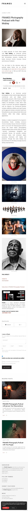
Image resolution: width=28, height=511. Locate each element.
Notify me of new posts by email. (9, 363)
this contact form (7, 495)
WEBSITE (4, 278)
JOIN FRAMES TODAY (6, 312)
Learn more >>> (5, 473)
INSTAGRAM (5, 280)
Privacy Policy (6, 497)
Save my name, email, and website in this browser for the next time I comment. (14, 351)
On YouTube (4, 481)
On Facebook (4, 478)
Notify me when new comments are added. (13, 358)
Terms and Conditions (8, 498)
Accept (5, 507)
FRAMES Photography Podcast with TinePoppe (13, 444)
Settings (13, 507)
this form (16, 489)
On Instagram (5, 480)
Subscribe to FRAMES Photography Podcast (13, 287)
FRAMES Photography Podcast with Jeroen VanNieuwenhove (13, 405)
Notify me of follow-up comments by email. (11, 361)
